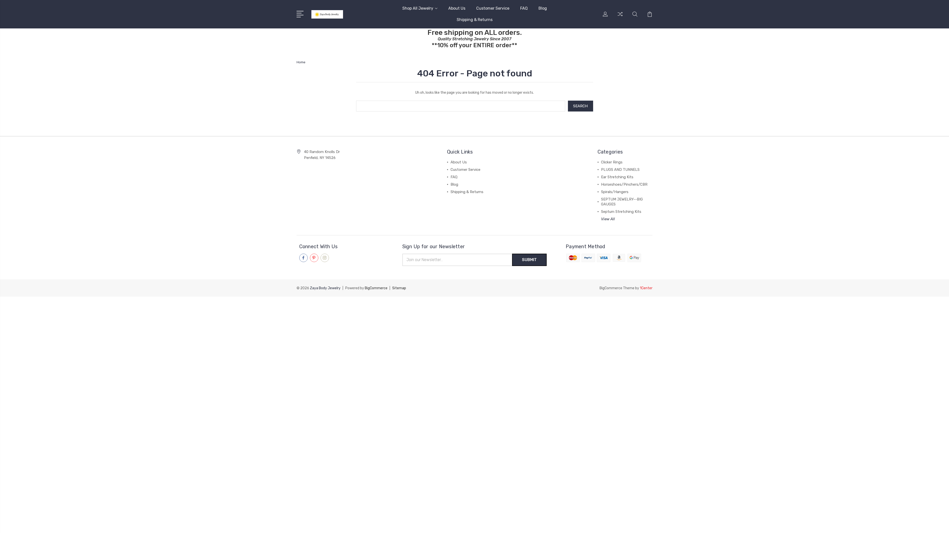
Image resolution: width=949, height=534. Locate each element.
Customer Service (492, 8)
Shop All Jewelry (417, 8)
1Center (646, 288)
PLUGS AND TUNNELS (620, 169)
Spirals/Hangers (614, 192)
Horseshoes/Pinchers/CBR (624, 184)
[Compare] (620, 17)
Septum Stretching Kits (621, 211)
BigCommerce (376, 288)
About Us (456, 8)
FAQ (524, 8)
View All (608, 219)
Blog (543, 8)
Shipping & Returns (475, 19)
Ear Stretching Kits (617, 177)
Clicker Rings (612, 162)
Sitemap (399, 288)
